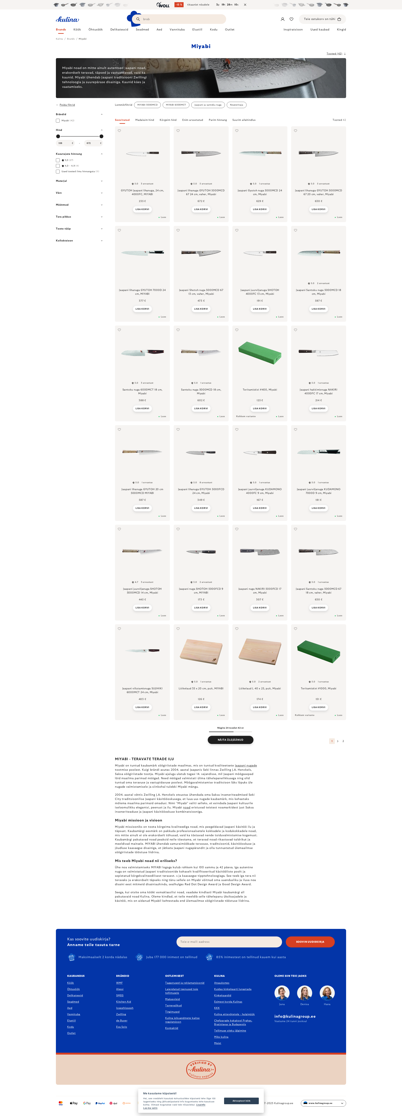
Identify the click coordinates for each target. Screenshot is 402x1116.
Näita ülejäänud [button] (230, 740)
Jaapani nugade (246, 765)
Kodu (70, 1027)
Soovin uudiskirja (310, 942)
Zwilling (121, 1014)
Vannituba (73, 1014)
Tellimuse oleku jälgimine (230, 1030)
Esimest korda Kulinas (228, 1002)
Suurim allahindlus (243, 120)
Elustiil (71, 1020)
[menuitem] (61, 30)
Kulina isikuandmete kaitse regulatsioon (182, 1020)
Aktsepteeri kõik (241, 1101)
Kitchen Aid (123, 1002)
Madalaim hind (144, 120)
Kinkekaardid (222, 995)
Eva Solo (121, 1027)
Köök (70, 983)
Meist (217, 1043)
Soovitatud (122, 120)
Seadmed (73, 1002)
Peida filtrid (67, 105)
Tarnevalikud (173, 1005)
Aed (69, 1008)
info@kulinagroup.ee (295, 1016)
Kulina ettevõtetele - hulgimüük (234, 1014)
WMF (119, 983)
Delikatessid (75, 995)
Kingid (341, 29)
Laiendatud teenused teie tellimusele (181, 991)
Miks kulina (221, 1037)
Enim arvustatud (192, 120)
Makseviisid (172, 999)
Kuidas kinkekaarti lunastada (232, 989)
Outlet (71, 1033)
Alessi (120, 989)
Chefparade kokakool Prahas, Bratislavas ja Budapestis (233, 1022)
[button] (230, 121)
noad (186, 807)
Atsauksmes (221, 983)
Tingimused (172, 1012)
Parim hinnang (218, 120)
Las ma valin (150, 1108)
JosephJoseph (124, 1008)
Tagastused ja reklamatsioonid (184, 983)
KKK (217, 1008)
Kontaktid (171, 1028)
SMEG (120, 995)
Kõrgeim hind (168, 120)
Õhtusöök (73, 989)
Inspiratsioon (293, 29)
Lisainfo (200, 1104)
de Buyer (121, 1020)
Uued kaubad (319, 29)
